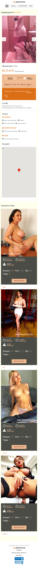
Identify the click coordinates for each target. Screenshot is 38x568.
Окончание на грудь (10, 131)
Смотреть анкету (19, 280)
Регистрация (23, 6)
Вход (30, 6)
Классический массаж (11, 139)
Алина (5, 453)
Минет (22, 120)
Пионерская (29, 92)
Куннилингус (22, 123)
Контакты (19, 555)
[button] (19, 170)
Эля (4, 367)
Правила (19, 550)
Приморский (21, 91)
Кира (4, 287)
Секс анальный (9, 123)
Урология (24, 131)
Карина (5, 534)
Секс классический (10, 120)
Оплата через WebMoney (19, 552)
